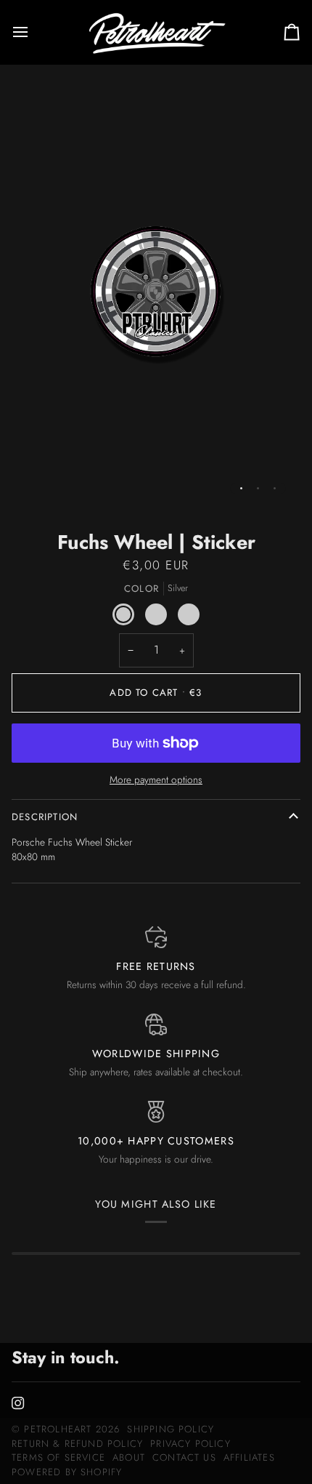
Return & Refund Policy (77, 1444)
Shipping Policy (170, 1429)
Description (45, 817)
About (128, 1457)
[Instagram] (18, 1403)
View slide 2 (258, 488)
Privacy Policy (190, 1444)
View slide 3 (275, 488)
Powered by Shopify (67, 1472)
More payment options (156, 779)
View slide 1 (241, 488)
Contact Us (184, 1457)
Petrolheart (57, 1429)
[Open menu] (33, 32)
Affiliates (249, 1457)
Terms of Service (58, 1457)
